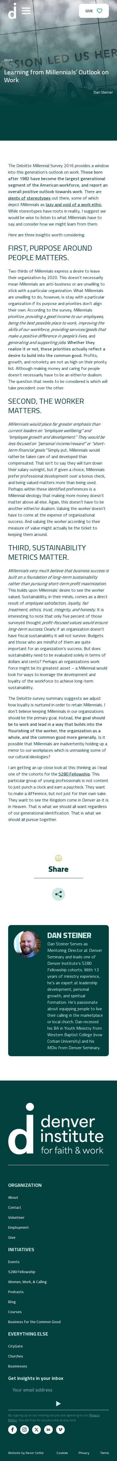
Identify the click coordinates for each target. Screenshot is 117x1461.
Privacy (84, 1453)
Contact (14, 1207)
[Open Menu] (26, 10)
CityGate (15, 1346)
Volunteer (16, 1217)
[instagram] (24, 1429)
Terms (104, 1453)
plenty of (17, 198)
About (13, 1197)
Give (12, 1237)
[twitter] (36, 1429)
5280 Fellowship (74, 774)
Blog (12, 1302)
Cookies (62, 1453)
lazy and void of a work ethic (73, 204)
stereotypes (39, 198)
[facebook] (12, 1429)
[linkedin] (48, 1429)
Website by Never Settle (26, 1453)
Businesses (17, 1366)
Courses (15, 1312)
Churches (15, 1356)
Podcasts (16, 1292)
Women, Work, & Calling (27, 1282)
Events (14, 1262)
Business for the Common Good (34, 1322)
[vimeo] (60, 1429)
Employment (18, 1227)
